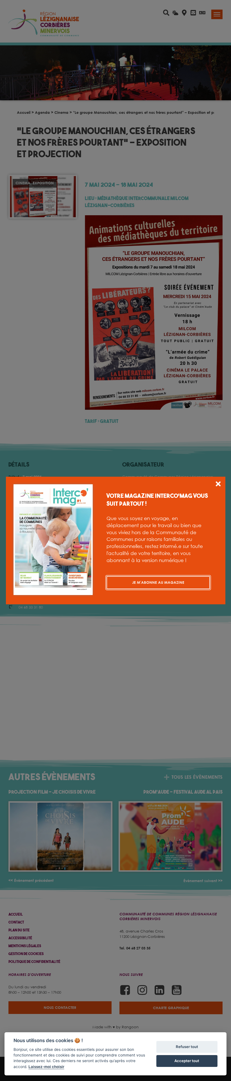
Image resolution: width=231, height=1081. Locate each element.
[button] (218, 484)
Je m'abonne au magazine (158, 582)
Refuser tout (187, 1046)
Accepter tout (186, 1060)
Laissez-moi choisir (46, 1066)
